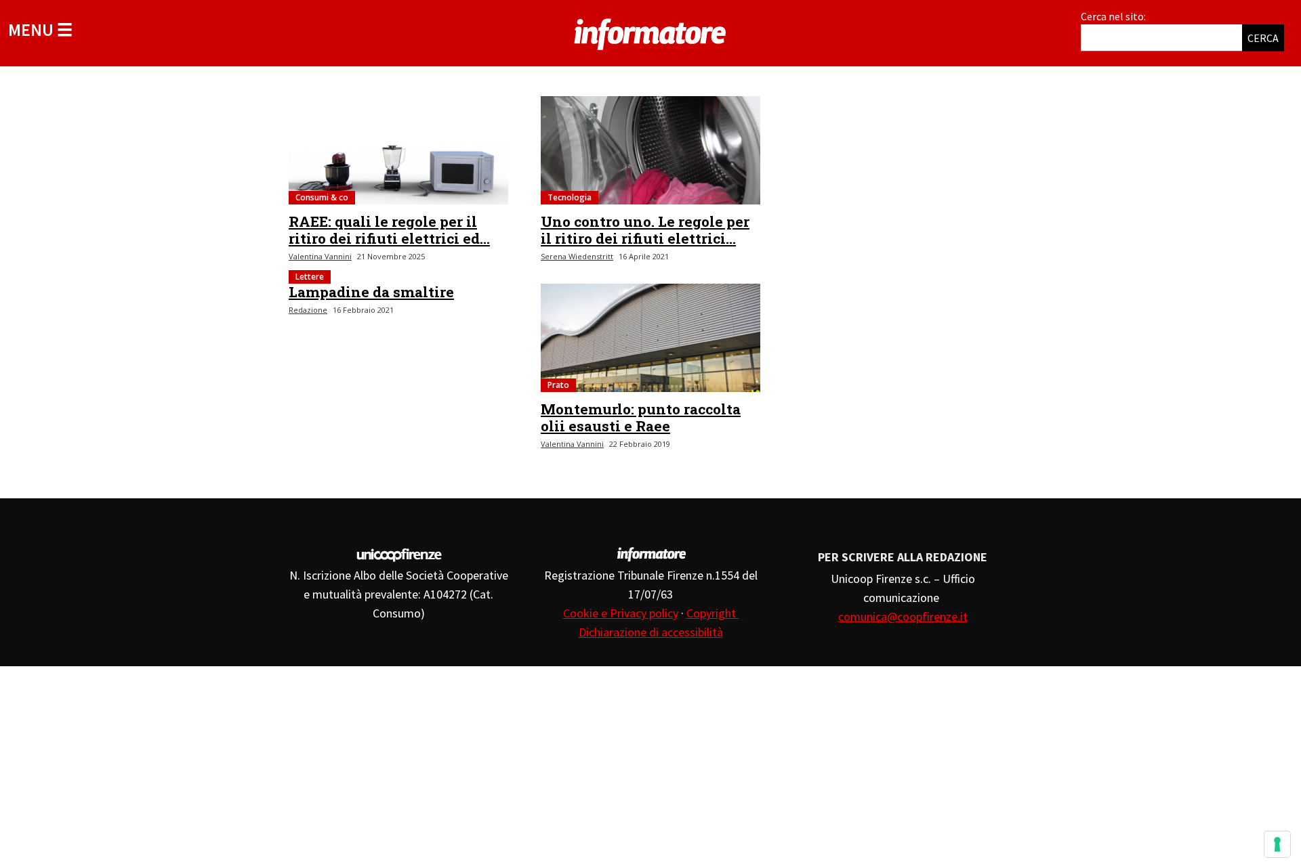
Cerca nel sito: (1113, 16)
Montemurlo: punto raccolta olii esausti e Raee (641, 417)
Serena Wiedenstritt (577, 256)
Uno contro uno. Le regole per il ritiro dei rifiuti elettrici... (645, 230)
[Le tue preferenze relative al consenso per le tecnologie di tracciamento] (1277, 844)
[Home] (650, 32)
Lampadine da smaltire (371, 291)
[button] (40, 29)
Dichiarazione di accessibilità (651, 632)
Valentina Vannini (320, 256)
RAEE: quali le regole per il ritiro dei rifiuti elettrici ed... (389, 230)
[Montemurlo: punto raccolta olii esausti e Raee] (650, 338)
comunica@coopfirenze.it (903, 616)
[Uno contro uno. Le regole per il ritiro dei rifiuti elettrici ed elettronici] (650, 150)
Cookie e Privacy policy (620, 613)
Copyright (712, 613)
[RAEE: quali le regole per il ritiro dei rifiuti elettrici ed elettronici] (398, 150)
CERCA (1263, 38)
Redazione (308, 310)
